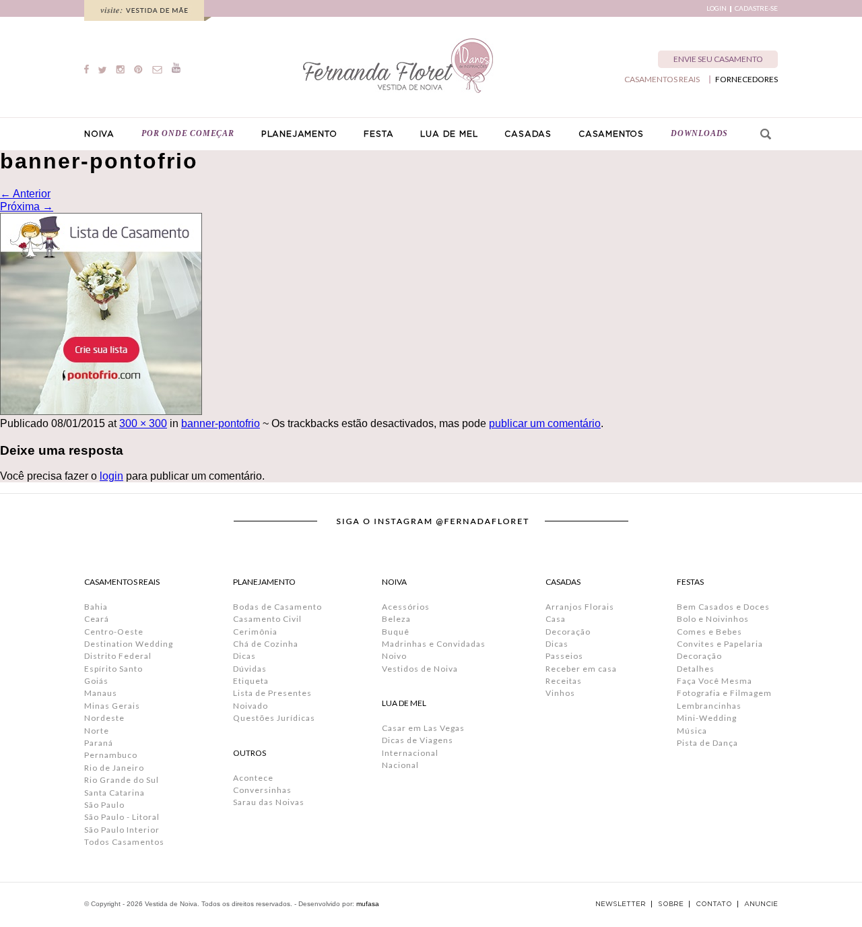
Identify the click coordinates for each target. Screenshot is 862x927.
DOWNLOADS (699, 133)
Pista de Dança (707, 743)
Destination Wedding (128, 644)
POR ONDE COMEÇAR (187, 133)
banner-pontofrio (220, 423)
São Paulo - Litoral (122, 817)
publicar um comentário (545, 423)
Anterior (25, 193)
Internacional (410, 753)
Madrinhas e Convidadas (434, 644)
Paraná (98, 743)
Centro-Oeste (113, 632)
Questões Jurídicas (274, 718)
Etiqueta (251, 681)
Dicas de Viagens (417, 740)
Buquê (395, 632)
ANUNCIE (761, 904)
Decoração (568, 632)
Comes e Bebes (709, 632)
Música (692, 731)
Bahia (96, 607)
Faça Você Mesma (714, 681)
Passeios (564, 656)
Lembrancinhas (709, 706)
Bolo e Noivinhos (713, 619)
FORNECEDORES (746, 79)
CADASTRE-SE (756, 8)
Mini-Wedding (707, 718)
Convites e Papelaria (720, 644)
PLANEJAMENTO (299, 134)
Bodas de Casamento (277, 607)
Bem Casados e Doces (723, 607)
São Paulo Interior (122, 830)
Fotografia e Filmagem (724, 693)
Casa (555, 619)
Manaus (100, 693)
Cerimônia (255, 632)
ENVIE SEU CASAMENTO (718, 59)
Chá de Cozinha (265, 644)
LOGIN (716, 8)
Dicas (244, 656)
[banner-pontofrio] (101, 411)
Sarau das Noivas (268, 802)
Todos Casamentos (124, 842)
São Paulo (104, 805)
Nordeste (104, 718)
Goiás (96, 681)
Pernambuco (110, 755)
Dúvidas (250, 669)
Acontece (253, 778)
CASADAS (528, 134)
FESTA (378, 134)
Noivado (250, 706)
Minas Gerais (112, 706)
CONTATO (714, 904)
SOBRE (671, 904)
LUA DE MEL (448, 134)
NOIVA (99, 134)
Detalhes (696, 669)
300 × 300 (143, 423)
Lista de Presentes (272, 693)
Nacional (400, 765)
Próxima (26, 206)
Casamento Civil (267, 619)
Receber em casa (581, 669)
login (111, 476)
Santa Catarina (114, 793)
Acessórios (406, 607)
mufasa (367, 903)
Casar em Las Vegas (423, 728)
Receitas (563, 681)
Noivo (394, 656)
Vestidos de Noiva (420, 669)
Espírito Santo (113, 669)
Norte (96, 731)
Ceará (96, 619)
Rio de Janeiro (114, 768)
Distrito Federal (118, 656)
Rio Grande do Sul (121, 780)
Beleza (396, 619)
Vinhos (560, 693)
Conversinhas (262, 790)
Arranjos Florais (579, 607)
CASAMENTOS (611, 134)
